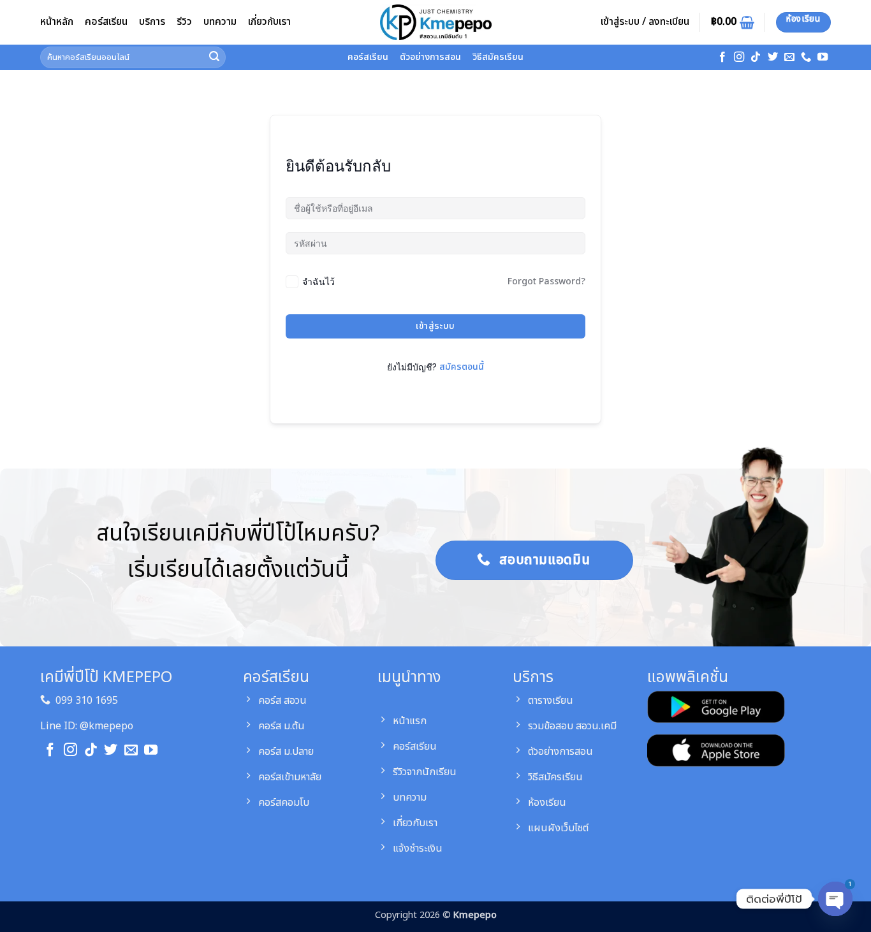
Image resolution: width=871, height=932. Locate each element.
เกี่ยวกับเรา (269, 21)
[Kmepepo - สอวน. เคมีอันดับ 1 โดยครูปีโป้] (435, 22)
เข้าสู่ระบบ (435, 326)
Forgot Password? (546, 281)
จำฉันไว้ (318, 281)
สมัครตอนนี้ (461, 367)
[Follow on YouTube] (822, 57)
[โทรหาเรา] (806, 57)
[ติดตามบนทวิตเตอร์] (773, 57)
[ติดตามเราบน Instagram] (739, 57)
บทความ (220, 21)
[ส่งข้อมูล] (214, 57)
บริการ (152, 21)
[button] (645, 22)
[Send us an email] (789, 57)
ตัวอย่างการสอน (430, 57)
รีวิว (184, 21)
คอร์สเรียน (106, 21)
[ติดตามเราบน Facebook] (722, 57)
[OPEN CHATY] (835, 900)
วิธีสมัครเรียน (497, 57)
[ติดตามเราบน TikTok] (755, 57)
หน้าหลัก (56, 21)
